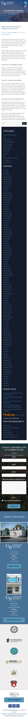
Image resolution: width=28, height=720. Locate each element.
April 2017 (5, 355)
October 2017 (6, 341)
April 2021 (5, 264)
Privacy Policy (17, 713)
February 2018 (7, 332)
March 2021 (6, 266)
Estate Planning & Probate (10, 436)
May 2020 (6, 280)
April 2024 (6, 209)
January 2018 (6, 335)
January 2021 (6, 270)
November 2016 (7, 367)
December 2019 (7, 286)
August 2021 (6, 257)
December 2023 (7, 213)
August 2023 (6, 220)
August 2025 (6, 186)
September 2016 (7, 371)
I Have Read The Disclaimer (13, 500)
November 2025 (7, 181)
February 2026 (7, 176)
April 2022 (6, 243)
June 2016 (6, 378)
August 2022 (6, 238)
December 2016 (7, 364)
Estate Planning (7, 146)
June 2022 (6, 241)
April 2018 (6, 328)
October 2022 (7, 236)
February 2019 (7, 305)
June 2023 (6, 222)
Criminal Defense (7, 432)
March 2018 (6, 330)
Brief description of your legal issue (14, 479)
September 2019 (7, 293)
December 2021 (7, 250)
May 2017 (5, 353)
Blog (4, 137)
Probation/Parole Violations (10, 157)
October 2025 (7, 183)
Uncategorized (7, 162)
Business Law (6, 430)
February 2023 (7, 229)
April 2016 (5, 383)
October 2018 (7, 314)
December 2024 (7, 195)
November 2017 (7, 339)
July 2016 (5, 376)
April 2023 (6, 227)
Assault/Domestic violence (10, 134)
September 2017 (7, 344)
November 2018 (7, 312)
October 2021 (6, 252)
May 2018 (5, 325)
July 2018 (5, 321)
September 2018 (7, 316)
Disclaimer (14, 497)
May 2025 (5, 188)
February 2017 (7, 360)
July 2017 (5, 348)
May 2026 (5, 172)
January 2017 (6, 362)
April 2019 (5, 300)
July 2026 (5, 170)
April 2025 (6, 190)
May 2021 (5, 261)
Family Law (6, 151)
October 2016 (6, 369)
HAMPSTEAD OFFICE (14, 620)
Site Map (10, 713)
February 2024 (7, 211)
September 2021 (7, 254)
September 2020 (7, 275)
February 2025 (7, 192)
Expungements (7, 148)
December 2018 (7, 309)
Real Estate (6, 160)
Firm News (6, 153)
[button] (25, 6)
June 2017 (6, 351)
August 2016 (6, 374)
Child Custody (7, 139)
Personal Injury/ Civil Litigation (11, 427)
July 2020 (6, 277)
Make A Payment (14, 700)
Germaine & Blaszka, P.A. (13, 32)
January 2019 (6, 307)
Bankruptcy (6, 425)
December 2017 (7, 337)
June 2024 (6, 204)
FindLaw (21, 715)
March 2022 (6, 245)
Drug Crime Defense (8, 141)
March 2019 (6, 302)
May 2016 (5, 380)
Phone (14, 472)
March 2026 (6, 174)
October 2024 (7, 199)
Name (14, 457)
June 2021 (6, 259)
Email (14, 464)
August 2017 (6, 346)
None (4, 155)
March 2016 (6, 385)
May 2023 (5, 225)
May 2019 (5, 298)
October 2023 (7, 218)
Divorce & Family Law (8, 434)
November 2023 (7, 215)
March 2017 (6, 357)
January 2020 (7, 284)
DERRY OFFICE (14, 566)
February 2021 (7, 268)
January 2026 (6, 179)
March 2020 (6, 282)
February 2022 (7, 247)
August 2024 (6, 202)
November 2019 (7, 289)
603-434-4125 (14, 557)
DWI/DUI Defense (5, 34)
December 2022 (7, 231)
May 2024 (5, 206)
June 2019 (6, 296)
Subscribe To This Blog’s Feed (11, 418)
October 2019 (6, 291)
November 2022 (7, 234)
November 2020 (7, 273)
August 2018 (6, 319)
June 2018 (6, 323)
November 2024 (7, 197)
